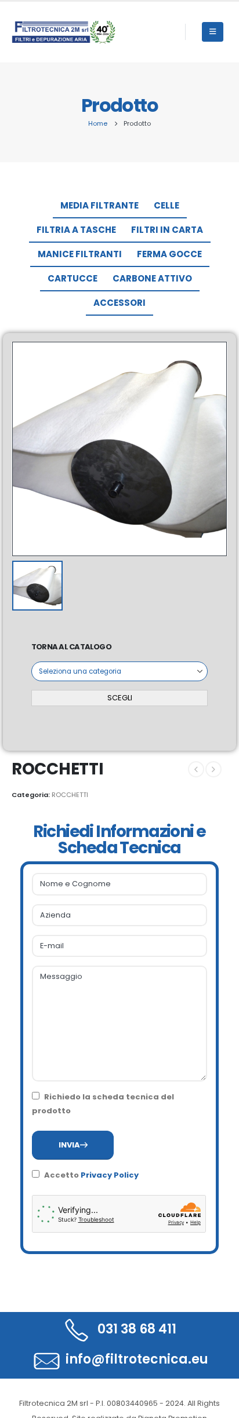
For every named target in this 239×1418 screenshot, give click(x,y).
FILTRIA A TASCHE (76, 230)
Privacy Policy (110, 1175)
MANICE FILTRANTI (80, 254)
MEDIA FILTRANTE (99, 205)
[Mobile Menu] (212, 32)
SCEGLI (119, 697)
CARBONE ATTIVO (152, 278)
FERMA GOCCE (169, 254)
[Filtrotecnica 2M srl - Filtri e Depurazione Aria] (64, 32)
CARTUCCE (72, 278)
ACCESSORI (119, 303)
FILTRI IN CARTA (167, 230)
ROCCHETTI (70, 794)
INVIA (69, 1144)
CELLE (166, 205)
